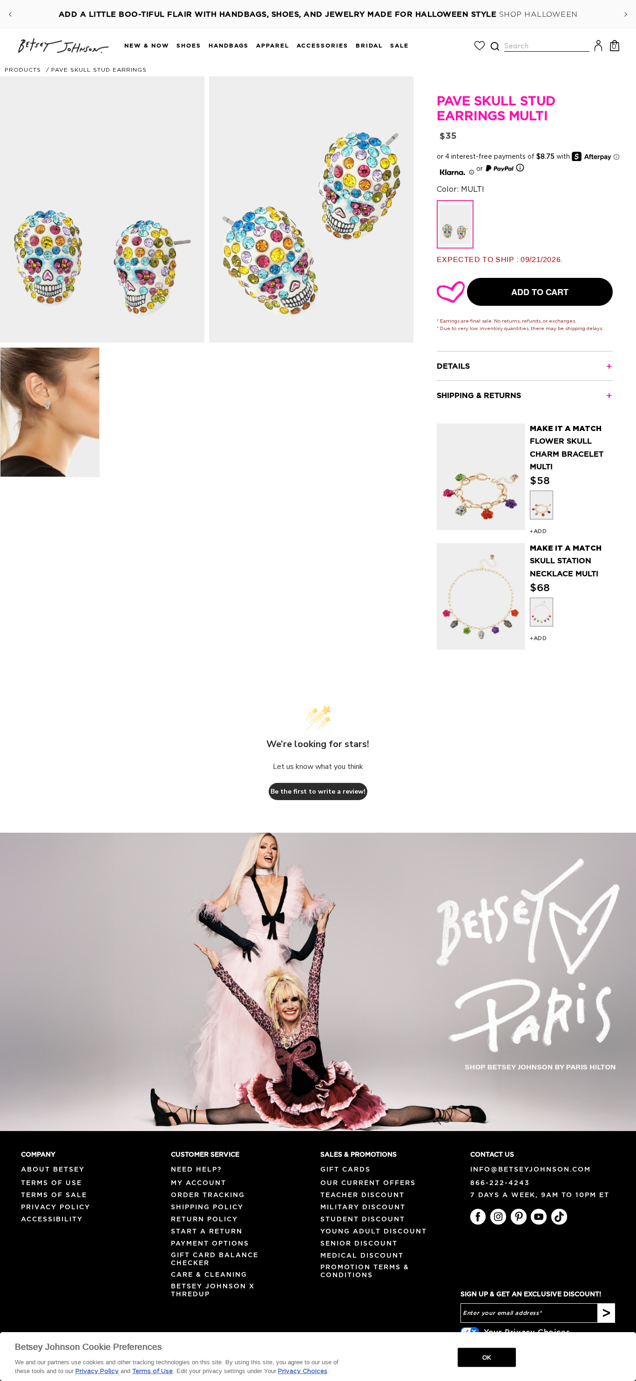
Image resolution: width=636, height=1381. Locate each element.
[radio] (541, 505)
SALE (399, 45)
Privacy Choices (302, 1371)
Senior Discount (359, 1243)
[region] (318, 1356)
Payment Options (210, 1243)
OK (486, 1357)
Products (23, 70)
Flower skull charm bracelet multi (566, 453)
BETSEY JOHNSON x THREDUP (213, 1290)
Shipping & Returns (479, 395)
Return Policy (204, 1219)
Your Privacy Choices (527, 1331)
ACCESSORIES (322, 45)
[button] (143, 46)
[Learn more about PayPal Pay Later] (505, 169)
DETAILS (453, 366)
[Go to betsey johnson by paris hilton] (318, 982)
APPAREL (272, 45)
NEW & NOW (146, 45)
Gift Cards (345, 1169)
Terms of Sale (54, 1195)
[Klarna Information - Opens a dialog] (452, 169)
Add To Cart (539, 292)
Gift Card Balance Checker (214, 1259)
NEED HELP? (196, 1169)
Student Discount (362, 1219)
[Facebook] (478, 1217)
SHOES (188, 45)
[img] (495, 46)
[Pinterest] (519, 1217)
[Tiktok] (559, 1217)
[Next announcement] (626, 14)
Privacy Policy (55, 1207)
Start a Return (207, 1231)
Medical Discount (362, 1255)
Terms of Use (51, 1183)
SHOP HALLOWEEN (538, 14)
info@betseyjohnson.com (530, 1169)
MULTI (455, 224)
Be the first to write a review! (318, 791)
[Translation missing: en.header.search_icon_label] (495, 46)
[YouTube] (539, 1217)
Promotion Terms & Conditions (364, 1271)
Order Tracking (208, 1195)
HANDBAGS (229, 45)
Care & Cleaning (209, 1274)
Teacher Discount (362, 1195)
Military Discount (363, 1207)
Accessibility (52, 1219)
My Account (198, 1183)
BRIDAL (369, 45)
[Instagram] (498, 1217)
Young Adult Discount (373, 1231)
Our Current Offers (368, 1183)
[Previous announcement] (10, 14)
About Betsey (53, 1169)
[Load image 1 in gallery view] (50, 412)
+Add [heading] (538, 531)
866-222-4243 (500, 1183)
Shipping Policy (207, 1207)
